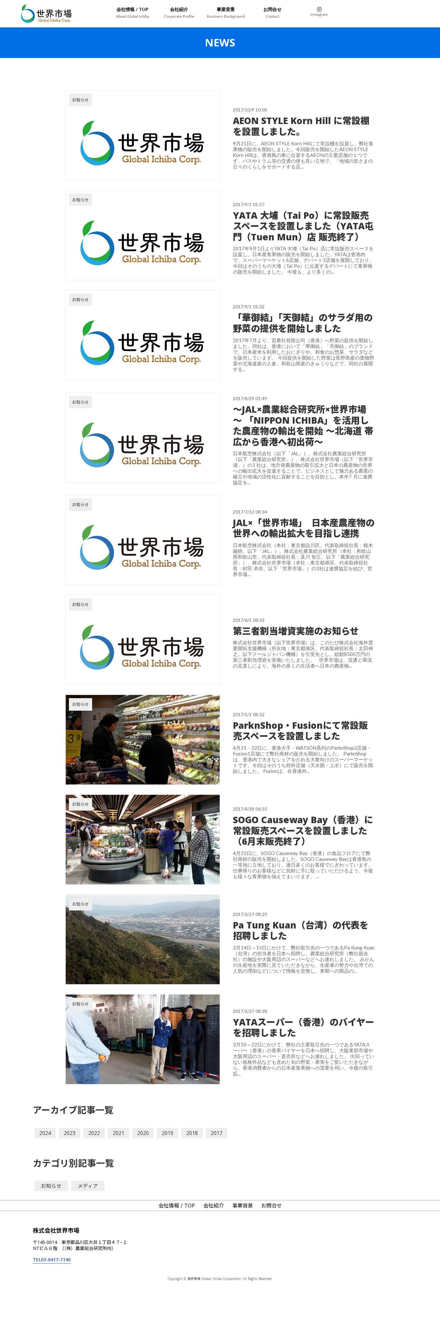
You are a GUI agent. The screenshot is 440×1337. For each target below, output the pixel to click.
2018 (192, 1133)
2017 (216, 1133)
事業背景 (242, 1205)
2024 (45, 1133)
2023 (69, 1133)
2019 (167, 1133)
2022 (94, 1133)
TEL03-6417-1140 (52, 1259)
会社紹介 (213, 1205)
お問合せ (271, 1205)
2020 (143, 1133)
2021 (118, 1133)
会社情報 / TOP (176, 1205)
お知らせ (51, 1185)
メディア (88, 1185)
